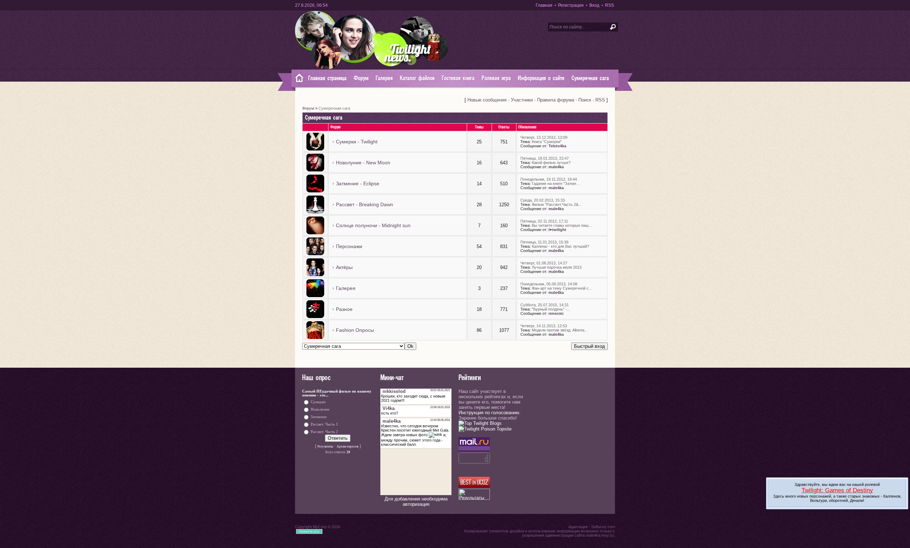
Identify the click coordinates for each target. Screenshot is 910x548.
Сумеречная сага (334, 108)
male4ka (556, 167)
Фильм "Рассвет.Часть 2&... (557, 204)
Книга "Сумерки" (547, 141)
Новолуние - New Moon (363, 162)
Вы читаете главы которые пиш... (562, 225)
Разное (344, 309)
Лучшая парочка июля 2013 (557, 267)
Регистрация (571, 5)
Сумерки (318, 402)
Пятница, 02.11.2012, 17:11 (544, 221)
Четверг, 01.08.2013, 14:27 (543, 263)
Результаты (325, 446)
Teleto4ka (557, 146)
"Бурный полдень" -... (551, 309)
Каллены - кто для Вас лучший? (560, 246)
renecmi (555, 313)
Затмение (319, 417)
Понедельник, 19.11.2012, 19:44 (548, 179)
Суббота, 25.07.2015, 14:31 (544, 305)
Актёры (344, 267)
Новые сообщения (487, 100)
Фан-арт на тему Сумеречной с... (562, 288)
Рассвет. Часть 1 (324, 424)
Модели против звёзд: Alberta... (560, 330)
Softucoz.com (603, 527)
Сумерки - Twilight (357, 141)
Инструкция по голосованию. (490, 412)
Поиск (584, 100)
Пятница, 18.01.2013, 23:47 (544, 158)
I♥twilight (557, 230)
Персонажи (349, 246)
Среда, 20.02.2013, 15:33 (542, 200)
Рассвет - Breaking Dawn (364, 204)
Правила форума (555, 100)
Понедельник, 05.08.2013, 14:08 (548, 284)
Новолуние (320, 409)
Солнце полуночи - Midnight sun (373, 225)
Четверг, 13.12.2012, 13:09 (543, 137)
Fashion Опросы (355, 330)
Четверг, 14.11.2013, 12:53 (543, 326)
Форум (308, 108)
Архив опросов (347, 446)
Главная (544, 5)
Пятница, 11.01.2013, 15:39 (544, 242)
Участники (522, 100)
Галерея (345, 288)
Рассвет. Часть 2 (324, 432)
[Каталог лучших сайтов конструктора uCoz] (474, 486)
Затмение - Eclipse (357, 183)
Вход (594, 5)
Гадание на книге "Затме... (555, 183)
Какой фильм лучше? (551, 162)
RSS (609, 5)
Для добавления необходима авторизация (416, 501)
